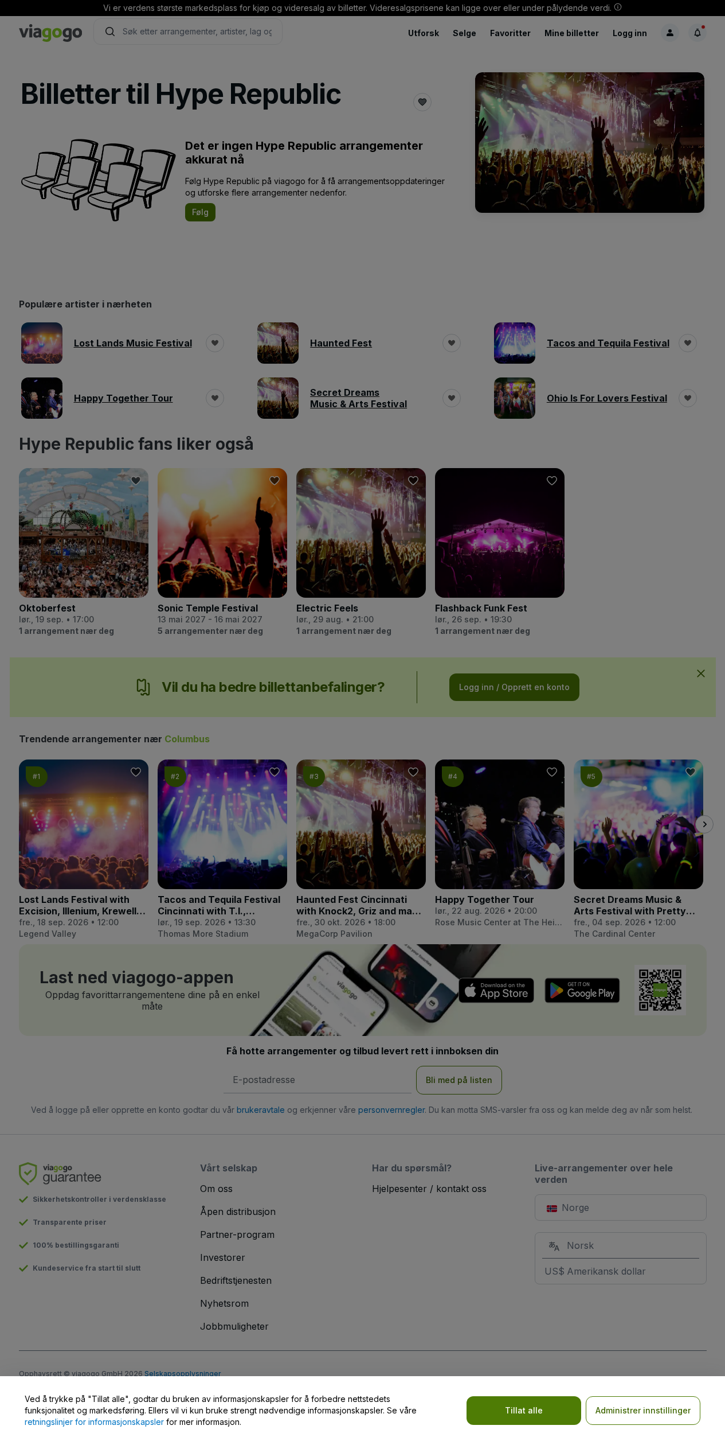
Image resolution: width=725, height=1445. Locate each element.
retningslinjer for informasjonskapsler (94, 1422)
